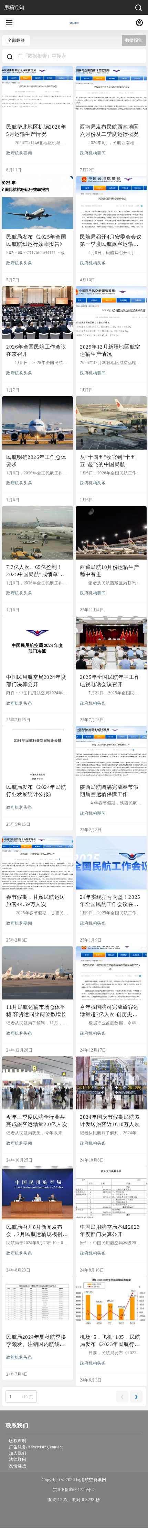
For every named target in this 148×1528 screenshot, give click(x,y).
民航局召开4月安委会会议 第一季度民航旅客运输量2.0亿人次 (111, 244)
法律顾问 (17, 1459)
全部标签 (16, 40)
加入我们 (17, 1453)
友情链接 (17, 1466)
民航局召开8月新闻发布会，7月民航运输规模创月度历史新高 (37, 1234)
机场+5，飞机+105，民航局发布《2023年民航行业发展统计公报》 (110, 1344)
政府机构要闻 (19, 153)
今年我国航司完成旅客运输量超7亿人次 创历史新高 (109, 1014)
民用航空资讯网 (90, 1479)
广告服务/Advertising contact (36, 1447)
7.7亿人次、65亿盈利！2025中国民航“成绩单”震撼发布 (36, 574)
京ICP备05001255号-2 (74, 1489)
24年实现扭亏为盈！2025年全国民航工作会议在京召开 (110, 904)
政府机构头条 (19, 263)
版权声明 (17, 1440)
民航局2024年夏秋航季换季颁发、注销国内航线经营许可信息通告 (36, 1344)
